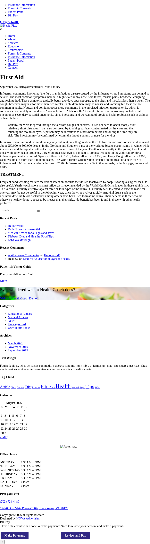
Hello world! (16, 225)
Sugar (82, 387)
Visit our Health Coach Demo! (19, 298)
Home (11, 35)
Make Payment (14, 535)
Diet (28, 387)
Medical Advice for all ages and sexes (31, 233)
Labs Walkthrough (19, 240)
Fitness (48, 386)
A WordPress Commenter (23, 255)
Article (5, 387)
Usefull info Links (19, 327)
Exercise (36, 387)
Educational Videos (20, 313)
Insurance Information (21, 4)
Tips (90, 386)
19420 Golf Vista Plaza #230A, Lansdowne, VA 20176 (34, 508)
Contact (12, 67)
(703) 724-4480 (9, 22)
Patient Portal (16, 12)
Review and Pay (75, 535)
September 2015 (18, 350)
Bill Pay (13, 15)
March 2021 (15, 343)
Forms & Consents (19, 8)
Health (63, 386)
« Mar (3, 437)
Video (97, 387)
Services (13, 43)
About (12, 39)
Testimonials (15, 50)
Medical (75, 387)
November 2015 (18, 346)
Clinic (13, 387)
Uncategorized (17, 324)
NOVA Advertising (28, 518)
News (11, 320)
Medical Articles (18, 317)
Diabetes (20, 387)
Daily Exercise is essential (24, 229)
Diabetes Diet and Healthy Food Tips (31, 236)
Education (14, 46)
